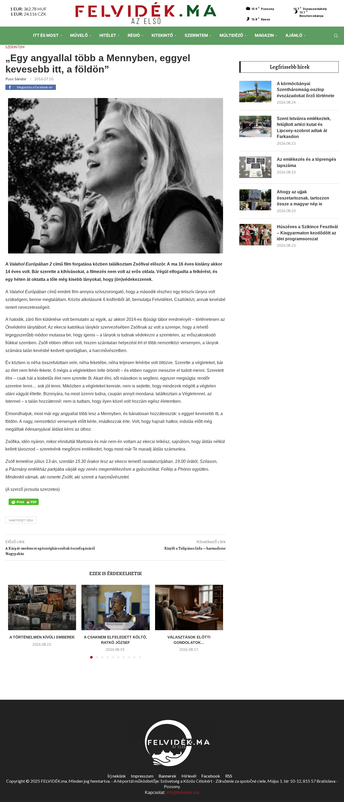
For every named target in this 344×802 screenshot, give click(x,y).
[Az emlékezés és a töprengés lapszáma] (255, 167)
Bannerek (167, 775)
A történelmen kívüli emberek (42, 637)
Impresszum (142, 775)
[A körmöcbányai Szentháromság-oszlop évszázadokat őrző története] (255, 91)
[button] (15, 625)
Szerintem (196, 35)
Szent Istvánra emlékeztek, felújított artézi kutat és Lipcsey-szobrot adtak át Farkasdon (304, 127)
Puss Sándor (15, 79)
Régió (134, 35)
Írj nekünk (117, 775)
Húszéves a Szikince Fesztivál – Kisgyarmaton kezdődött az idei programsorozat (307, 232)
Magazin (264, 35)
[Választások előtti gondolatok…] (189, 607)
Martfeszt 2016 (21, 520)
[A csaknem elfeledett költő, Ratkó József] (115, 607)
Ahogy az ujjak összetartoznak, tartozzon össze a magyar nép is (303, 198)
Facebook (210, 775)
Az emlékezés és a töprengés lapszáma (306, 162)
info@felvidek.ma (182, 792)
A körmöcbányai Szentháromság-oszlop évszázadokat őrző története (305, 89)
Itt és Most (46, 35)
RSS (228, 775)
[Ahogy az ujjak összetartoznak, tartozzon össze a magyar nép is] (255, 200)
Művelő (79, 35)
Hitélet (107, 35)
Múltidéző (231, 35)
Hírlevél (188, 775)
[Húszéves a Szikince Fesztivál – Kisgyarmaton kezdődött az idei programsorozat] (255, 234)
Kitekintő (162, 35)
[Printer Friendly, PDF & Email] (24, 501)
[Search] (336, 36)
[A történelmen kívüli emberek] (42, 607)
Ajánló (293, 35)
